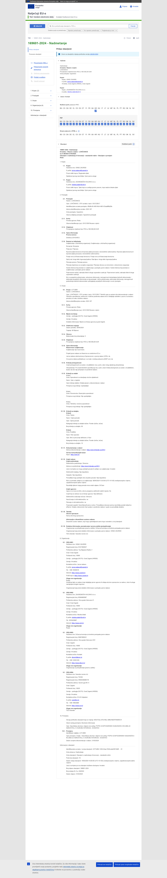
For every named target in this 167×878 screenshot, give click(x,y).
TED (29, 38)
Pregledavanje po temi (108, 30)
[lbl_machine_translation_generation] (79, 131)
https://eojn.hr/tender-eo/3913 (96, 450)
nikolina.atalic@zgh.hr (74, 92)
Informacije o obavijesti (38, 115)
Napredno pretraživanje (74, 30)
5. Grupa (34, 100)
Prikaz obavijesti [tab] (34, 49)
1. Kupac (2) (35, 91)
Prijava (124, 6)
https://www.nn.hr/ (77, 705)
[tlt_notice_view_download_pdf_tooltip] (61, 124)
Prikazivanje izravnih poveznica (41, 68)
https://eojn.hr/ (75, 454)
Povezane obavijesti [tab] (35, 54)
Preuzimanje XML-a (40, 63)
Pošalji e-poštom (39, 77)
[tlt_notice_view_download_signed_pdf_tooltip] (96, 111)
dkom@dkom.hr (77, 657)
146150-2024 (94, 54)
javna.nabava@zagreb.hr (75, 81)
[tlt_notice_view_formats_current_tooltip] (134, 144)
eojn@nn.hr (75, 700)
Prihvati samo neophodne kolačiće (127, 864)
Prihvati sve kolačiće (104, 864)
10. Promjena (35, 110)
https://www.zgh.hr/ (78, 623)
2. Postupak (35, 95)
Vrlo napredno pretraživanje (91, 30)
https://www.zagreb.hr (78, 573)
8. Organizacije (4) (37, 105)
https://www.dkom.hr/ (78, 663)
